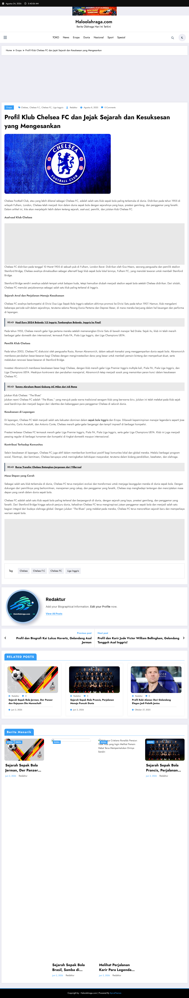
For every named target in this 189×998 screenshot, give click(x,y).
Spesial (121, 37)
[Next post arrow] (184, 638)
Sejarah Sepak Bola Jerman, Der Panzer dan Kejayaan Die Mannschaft (31, 701)
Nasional (99, 37)
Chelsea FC (46, 107)
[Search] (172, 38)
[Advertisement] (94, 77)
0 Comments (110, 107)
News (66, 37)
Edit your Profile (100, 606)
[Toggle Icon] (5, 38)
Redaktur (73, 107)
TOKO (56, 37)
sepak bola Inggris (98, 420)
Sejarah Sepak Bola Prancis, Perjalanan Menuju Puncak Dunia (92, 701)
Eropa (76, 37)
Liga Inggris (58, 107)
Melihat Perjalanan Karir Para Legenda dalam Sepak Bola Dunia (115, 967)
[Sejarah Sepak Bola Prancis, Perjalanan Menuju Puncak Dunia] (94, 679)
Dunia (86, 37)
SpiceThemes (115, 992)
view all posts (54, 613)
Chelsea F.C (35, 107)
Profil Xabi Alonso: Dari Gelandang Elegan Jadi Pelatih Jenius (151, 701)
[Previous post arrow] (5, 638)
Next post (103, 633)
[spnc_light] (182, 37)
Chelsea (24, 107)
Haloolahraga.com (93, 21)
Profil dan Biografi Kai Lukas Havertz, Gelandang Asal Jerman (54, 640)
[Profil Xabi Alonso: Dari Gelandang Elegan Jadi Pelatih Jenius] (156, 679)
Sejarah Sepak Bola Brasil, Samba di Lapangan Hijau (68, 967)
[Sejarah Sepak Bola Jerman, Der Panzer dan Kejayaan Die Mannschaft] (32, 679)
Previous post (84, 633)
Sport (110, 37)
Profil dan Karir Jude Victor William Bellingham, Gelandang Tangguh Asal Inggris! (138, 640)
